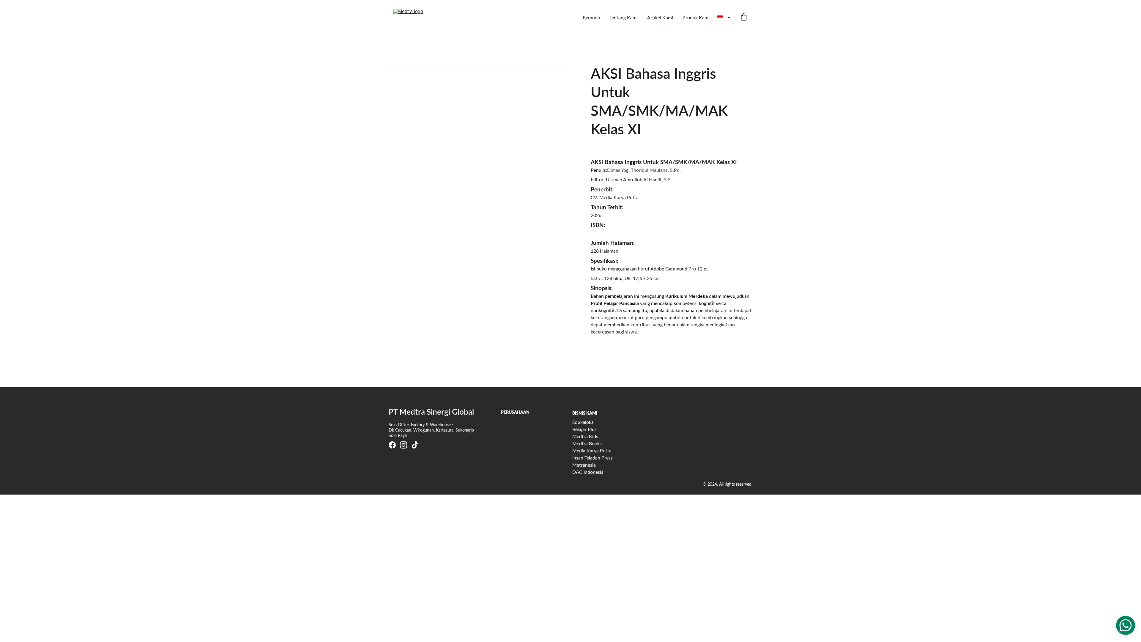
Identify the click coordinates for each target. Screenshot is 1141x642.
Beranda (591, 17)
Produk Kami (696, 17)
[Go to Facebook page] (392, 445)
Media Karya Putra (592, 451)
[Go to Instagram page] (403, 445)
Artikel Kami (660, 17)
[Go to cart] (744, 17)
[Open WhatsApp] (1125, 625)
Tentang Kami (623, 17)
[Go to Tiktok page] (415, 445)
